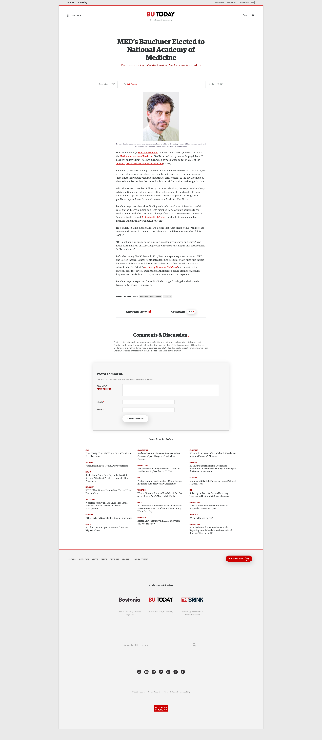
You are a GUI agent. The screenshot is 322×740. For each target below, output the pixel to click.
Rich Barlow (132, 84)
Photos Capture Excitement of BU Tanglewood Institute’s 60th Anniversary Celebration (159, 482)
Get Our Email (236, 558)
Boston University (77, 2)
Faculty (167, 296)
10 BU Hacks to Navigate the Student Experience (109, 518)
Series (104, 559)
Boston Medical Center (153, 217)
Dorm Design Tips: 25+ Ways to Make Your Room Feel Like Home (109, 455)
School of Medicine (148, 152)
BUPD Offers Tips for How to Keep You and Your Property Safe (108, 492)
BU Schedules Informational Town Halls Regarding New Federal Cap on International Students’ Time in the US (211, 530)
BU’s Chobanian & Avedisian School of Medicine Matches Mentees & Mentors (212, 455)
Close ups (114, 559)
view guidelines (104, 389)
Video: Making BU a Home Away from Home (107, 466)
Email (100, 410)
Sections (71, 559)
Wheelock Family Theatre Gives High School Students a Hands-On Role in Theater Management (107, 506)
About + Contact (140, 559)
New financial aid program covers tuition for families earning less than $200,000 (158, 470)
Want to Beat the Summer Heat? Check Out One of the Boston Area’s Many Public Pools (160, 494)
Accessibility (185, 692)
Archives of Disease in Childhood (161, 267)
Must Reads (84, 559)
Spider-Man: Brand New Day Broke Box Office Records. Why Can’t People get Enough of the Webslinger (107, 478)
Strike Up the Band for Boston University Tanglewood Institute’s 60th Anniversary (209, 494)
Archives (126, 559)
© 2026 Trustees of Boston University (146, 692)
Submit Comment (135, 419)
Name (100, 402)
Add (190, 312)
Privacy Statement (171, 692)
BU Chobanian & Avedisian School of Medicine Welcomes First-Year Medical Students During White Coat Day (159, 509)
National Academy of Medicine (136, 156)
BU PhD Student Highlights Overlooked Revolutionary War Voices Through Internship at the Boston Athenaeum (213, 469)
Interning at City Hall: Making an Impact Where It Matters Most (213, 482)
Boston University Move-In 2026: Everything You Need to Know (158, 522)
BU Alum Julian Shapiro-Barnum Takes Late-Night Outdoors (107, 529)
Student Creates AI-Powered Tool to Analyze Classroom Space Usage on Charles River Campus (158, 456)
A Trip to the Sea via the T (202, 518)
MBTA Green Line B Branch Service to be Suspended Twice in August (209, 507)
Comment (104, 387)
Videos (95, 559)
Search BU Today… (136, 645)
